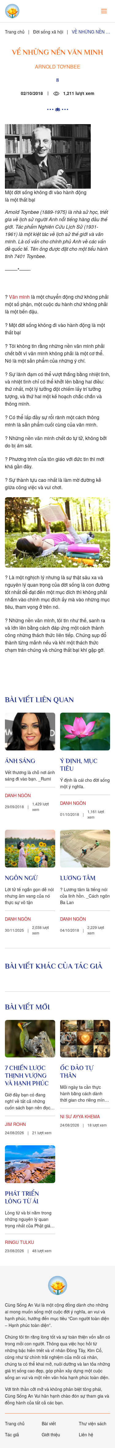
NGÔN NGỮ (21, 878)
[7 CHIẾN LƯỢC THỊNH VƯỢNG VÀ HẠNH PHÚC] (30, 1039)
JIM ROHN (15, 1124)
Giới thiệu (51, 1434)
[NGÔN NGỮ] (30, 849)
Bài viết (49, 1423)
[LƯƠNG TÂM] (85, 849)
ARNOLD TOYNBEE (57, 66)
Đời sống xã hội (48, 32)
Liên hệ (86, 1434)
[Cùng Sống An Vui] (57, 1285)
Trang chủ (15, 32)
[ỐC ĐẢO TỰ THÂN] (85, 1039)
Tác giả (12, 1434)
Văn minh (19, 296)
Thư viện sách (92, 1423)
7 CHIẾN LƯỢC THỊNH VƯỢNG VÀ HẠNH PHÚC (27, 1075)
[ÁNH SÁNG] (30, 731)
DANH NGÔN (18, 795)
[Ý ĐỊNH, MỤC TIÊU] (85, 731)
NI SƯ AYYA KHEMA (80, 1116)
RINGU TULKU (19, 1242)
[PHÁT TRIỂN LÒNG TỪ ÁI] (30, 1164)
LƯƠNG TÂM (77, 878)
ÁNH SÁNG (20, 760)
